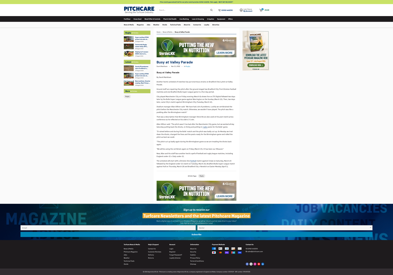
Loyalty (206, 25)
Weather (156, 25)
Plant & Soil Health (169, 19)
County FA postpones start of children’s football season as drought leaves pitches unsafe (142, 67)
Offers (230, 19)
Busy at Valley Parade (182, 32)
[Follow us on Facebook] (247, 263)
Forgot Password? (175, 255)
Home (159, 32)
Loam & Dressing (198, 19)
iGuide (164, 25)
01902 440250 (227, 10)
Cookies (193, 255)
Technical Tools (175, 25)
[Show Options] (371, 227)
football (193, 161)
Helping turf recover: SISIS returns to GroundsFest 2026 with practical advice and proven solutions (142, 53)
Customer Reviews (154, 252)
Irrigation (210, 19)
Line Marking (184, 19)
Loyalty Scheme (174, 258)
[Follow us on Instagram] (255, 263)
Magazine (140, 25)
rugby (205, 127)
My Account (247, 11)
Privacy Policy (195, 258)
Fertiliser (127, 19)
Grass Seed (137, 19)
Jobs (148, 25)
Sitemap (193, 264)
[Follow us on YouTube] (258, 263)
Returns (151, 258)
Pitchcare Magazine (131, 252)
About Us (187, 25)
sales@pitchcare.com (255, 251)
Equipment (221, 19)
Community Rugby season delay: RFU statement (141, 46)
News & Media (129, 25)
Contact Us (197, 25)
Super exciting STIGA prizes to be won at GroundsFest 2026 (142, 38)
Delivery (151, 255)
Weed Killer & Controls (152, 19)
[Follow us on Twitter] (251, 263)
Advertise (215, 25)
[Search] (211, 10)
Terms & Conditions (197, 261)
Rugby (127, 96)
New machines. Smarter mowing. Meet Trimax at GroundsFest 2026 (142, 82)
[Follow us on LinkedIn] (262, 263)
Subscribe (196, 234)
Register (172, 252)
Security (193, 252)
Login (171, 249)
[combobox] (183, 10)
